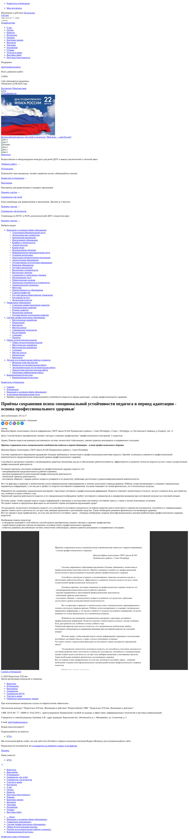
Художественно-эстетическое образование (32, 262)
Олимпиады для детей (11, 197)
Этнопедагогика (20, 245)
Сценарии (17, 335)
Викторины (6, 183)
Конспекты (17, 325)
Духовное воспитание (22, 255)
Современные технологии (24, 330)
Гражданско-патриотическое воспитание (31, 257)
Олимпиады (12, 691)
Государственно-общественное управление (32, 295)
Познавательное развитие (24, 307)
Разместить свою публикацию (15, 836)
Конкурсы (6, 154)
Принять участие (9, 192)
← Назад (11, 817)
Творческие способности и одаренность (31, 282)
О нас (9, 27)
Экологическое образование (25, 260)
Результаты (12, 35)
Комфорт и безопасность (23, 242)
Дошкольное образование (19, 302)
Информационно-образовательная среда (31, 252)
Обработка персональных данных (23, 698)
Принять (5, 750)
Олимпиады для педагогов (13, 211)
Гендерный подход (21, 297)
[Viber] (14, 423)
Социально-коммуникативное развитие (31, 305)
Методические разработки (24, 320)
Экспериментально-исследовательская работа (33, 367)
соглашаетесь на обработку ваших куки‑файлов (54, 746)
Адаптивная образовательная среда (28, 232)
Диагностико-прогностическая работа (30, 370)
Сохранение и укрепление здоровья (29, 275)
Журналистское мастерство (25, 362)
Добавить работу (9, 164)
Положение (12, 47)
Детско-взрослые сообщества (26, 235)
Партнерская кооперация (24, 237)
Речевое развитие (20, 310)
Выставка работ (14, 55)
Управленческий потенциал (25, 285)
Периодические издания (23, 280)
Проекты (16, 337)
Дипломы (11, 45)
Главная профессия (21, 292)
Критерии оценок (15, 40)
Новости (11, 32)
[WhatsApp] (18, 423)
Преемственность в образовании (27, 290)
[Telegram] (10, 423)
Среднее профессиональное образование (26, 317)
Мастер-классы (19, 327)
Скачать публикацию (11, 671)
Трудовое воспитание (22, 267)
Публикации (7, 169)
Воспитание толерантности (25, 270)
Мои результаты (14, 8)
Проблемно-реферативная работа (27, 372)
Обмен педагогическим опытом (22, 340)
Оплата (10, 30)
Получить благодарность (18, 57)
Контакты (11, 42)
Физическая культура (22, 300)
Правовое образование (23, 265)
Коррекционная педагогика (20, 375)
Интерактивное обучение (24, 250)
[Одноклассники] (6, 423)
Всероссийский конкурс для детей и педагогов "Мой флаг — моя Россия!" (36, 137)
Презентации (18, 322)
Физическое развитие (22, 312)
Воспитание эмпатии (22, 272)
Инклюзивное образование (25, 240)
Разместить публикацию (18, 3)
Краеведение (18, 247)
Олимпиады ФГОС (16, 693)
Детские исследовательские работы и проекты (29, 360)
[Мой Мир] (22, 423)
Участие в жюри (14, 52)
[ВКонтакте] (2, 423)
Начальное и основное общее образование (26, 230)
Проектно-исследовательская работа (29, 365)
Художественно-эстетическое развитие (30, 315)
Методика (17, 287)
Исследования (19, 332)
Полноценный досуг (22, 277)
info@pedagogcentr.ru (11, 67)
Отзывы (10, 50)
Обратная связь (19, 88)
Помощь (11, 37)
